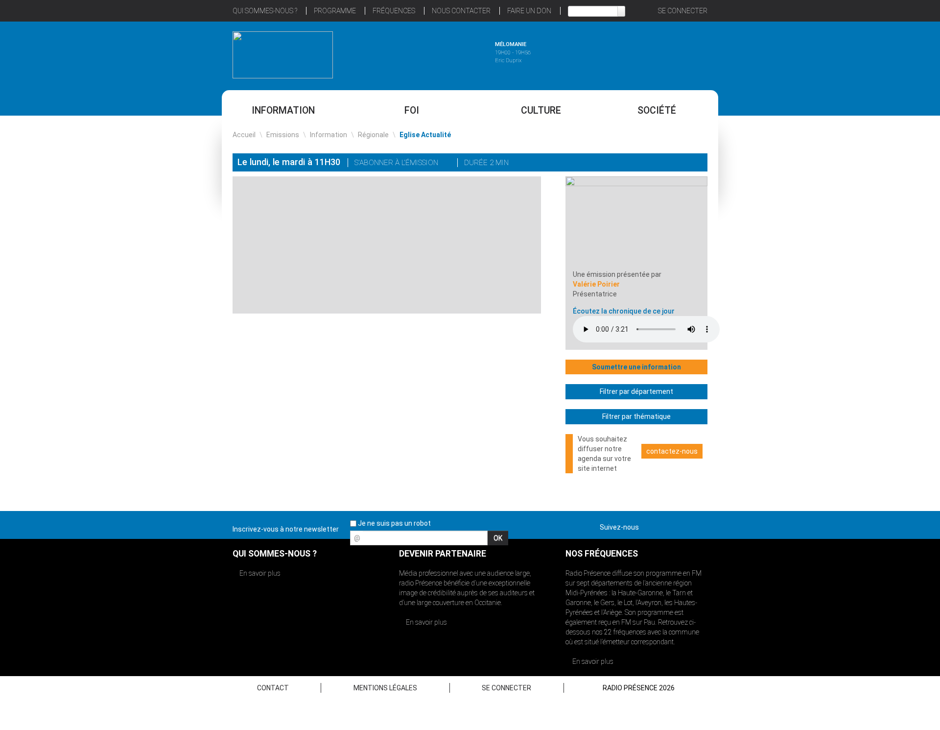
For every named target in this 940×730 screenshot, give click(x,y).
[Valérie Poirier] (636, 222)
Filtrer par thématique (636, 416)
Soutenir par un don (891, 341)
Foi (411, 110)
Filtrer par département (636, 391)
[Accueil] (283, 54)
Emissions (282, 135)
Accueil (244, 135)
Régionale (373, 135)
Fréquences (394, 11)
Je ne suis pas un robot (393, 523)
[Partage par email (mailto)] (682, 163)
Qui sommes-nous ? (265, 11)
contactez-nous (672, 451)
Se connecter (682, 11)
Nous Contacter (461, 11)
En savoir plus (259, 573)
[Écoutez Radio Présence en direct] (443, 53)
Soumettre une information (636, 367)
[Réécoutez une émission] (657, 53)
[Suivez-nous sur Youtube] (682, 525)
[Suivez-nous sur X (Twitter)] (665, 525)
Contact (273, 688)
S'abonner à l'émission (397, 162)
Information (283, 110)
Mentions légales (385, 688)
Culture (541, 110)
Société (656, 110)
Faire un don (529, 11)
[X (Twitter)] (655, 163)
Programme (335, 11)
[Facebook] (669, 163)
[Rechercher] (621, 11)
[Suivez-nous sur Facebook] (648, 525)
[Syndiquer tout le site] (699, 525)
